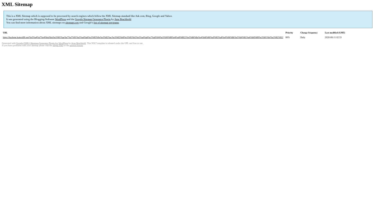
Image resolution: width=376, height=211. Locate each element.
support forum (76, 45)
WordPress (60, 19)
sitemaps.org (72, 22)
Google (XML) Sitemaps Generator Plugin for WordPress (42, 43)
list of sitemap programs (106, 22)
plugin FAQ (58, 45)
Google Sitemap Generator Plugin (93, 19)
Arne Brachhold (122, 19)
